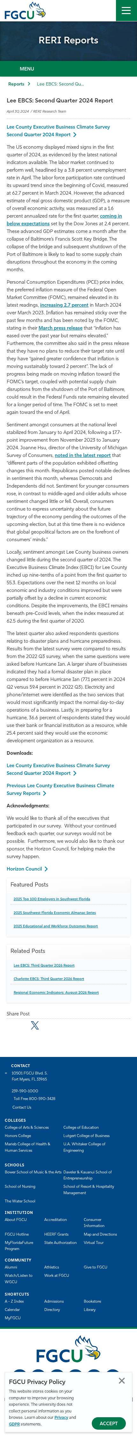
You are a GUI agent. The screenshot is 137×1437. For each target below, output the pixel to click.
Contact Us (21, 1108)
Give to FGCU (95, 1267)
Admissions (54, 1302)
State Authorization (60, 1243)
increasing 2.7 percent (64, 305)
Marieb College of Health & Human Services (27, 1147)
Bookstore (92, 1302)
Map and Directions (100, 1235)
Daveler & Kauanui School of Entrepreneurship (87, 1175)
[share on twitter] (35, 1025)
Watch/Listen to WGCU (18, 1279)
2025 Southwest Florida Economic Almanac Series (55, 913)
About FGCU (16, 1220)
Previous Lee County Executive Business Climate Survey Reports (60, 790)
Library (90, 1310)
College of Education (81, 1128)
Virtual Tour (94, 1243)
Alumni (11, 1267)
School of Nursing (20, 1187)
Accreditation (55, 1220)
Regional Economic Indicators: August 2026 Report (56, 993)
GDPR (14, 1424)
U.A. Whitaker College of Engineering (84, 1147)
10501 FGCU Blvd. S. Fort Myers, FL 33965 (30, 1076)
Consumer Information (94, 1223)
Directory (52, 1310)
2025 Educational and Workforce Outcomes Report (56, 926)
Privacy (61, 1418)
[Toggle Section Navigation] (68, 69)
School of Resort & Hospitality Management (88, 1190)
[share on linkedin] (47, 1026)
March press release (61, 328)
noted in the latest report (83, 455)
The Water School (20, 1201)
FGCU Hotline (17, 1235)
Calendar (12, 1310)
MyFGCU (13, 1318)
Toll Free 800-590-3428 (34, 1099)
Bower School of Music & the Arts (33, 1172)
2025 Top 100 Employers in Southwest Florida (52, 899)
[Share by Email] (10, 1026)
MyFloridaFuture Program (19, 1246)
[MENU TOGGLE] (126, 10)
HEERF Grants (56, 1235)
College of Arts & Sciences (27, 1128)
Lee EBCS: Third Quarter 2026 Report (44, 966)
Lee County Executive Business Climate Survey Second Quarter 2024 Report (58, 131)
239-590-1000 (25, 1091)
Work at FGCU (56, 1276)
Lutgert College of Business (86, 1136)
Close (122, 1381)
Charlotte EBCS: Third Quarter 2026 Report (49, 979)
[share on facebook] (22, 1026)
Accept (109, 1424)
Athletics (51, 1267)
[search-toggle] (105, 10)
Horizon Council (24, 869)
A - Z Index (14, 1302)
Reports (16, 84)
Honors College (18, 1136)
